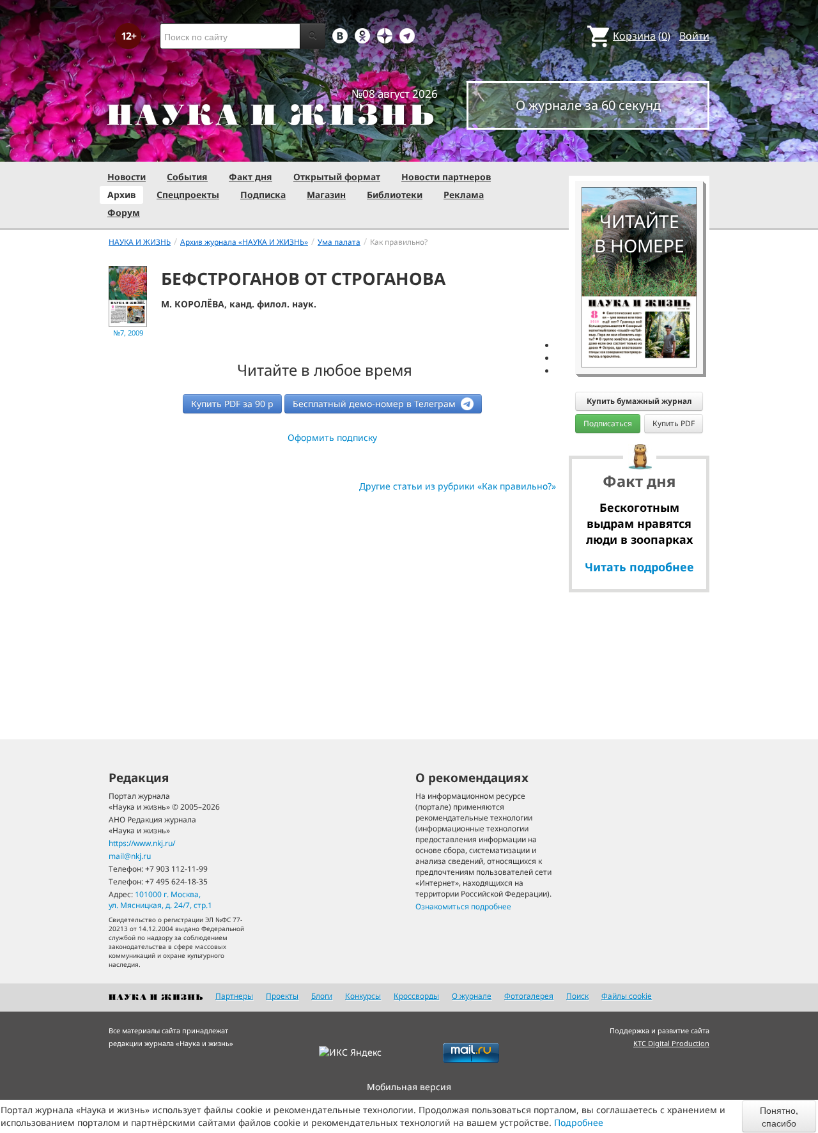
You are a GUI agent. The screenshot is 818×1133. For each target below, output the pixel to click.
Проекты (282, 995)
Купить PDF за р (232, 403)
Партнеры (234, 995)
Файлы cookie (626, 995)
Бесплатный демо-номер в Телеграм (375, 403)
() (641, 36)
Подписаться (607, 423)
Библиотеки (394, 195)
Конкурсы (363, 995)
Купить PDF (673, 423)
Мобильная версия (409, 1087)
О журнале (471, 995)
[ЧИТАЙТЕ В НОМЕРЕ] (639, 150)
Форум (123, 212)
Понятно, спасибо (779, 1116)
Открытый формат (336, 177)
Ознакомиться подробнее (463, 906)
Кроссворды (416, 995)
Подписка (263, 195)
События (187, 177)
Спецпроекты (188, 195)
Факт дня (250, 177)
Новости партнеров (446, 177)
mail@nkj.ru (130, 856)
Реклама (464, 195)
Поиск (577, 995)
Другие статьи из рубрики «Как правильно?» (457, 486)
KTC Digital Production (671, 1043)
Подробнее (578, 1122)
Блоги (321, 995)
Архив (121, 195)
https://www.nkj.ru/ (142, 843)
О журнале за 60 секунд (588, 105)
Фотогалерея (528, 995)
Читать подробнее (639, 566)
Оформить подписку (332, 437)
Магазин (326, 195)
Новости (126, 177)
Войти (694, 36)
